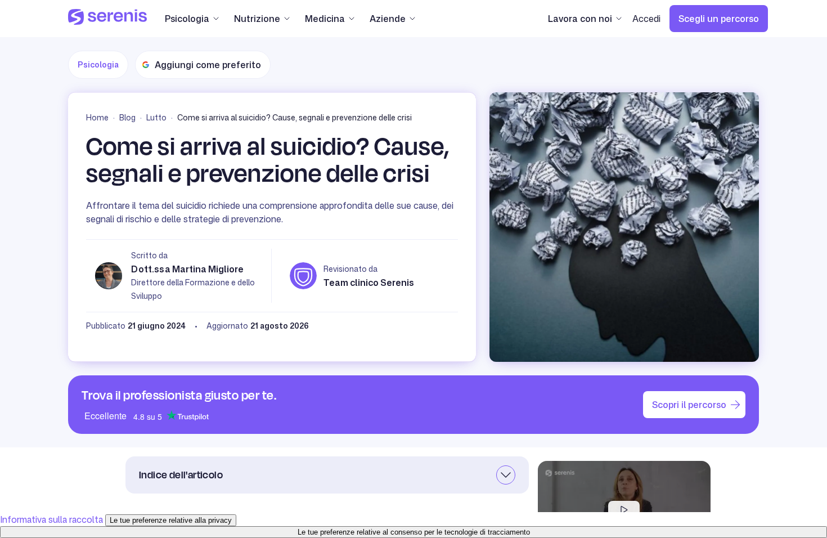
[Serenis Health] (107, 18)
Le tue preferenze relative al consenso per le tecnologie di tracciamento (414, 532)
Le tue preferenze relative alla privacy (171, 520)
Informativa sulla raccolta (51, 519)
